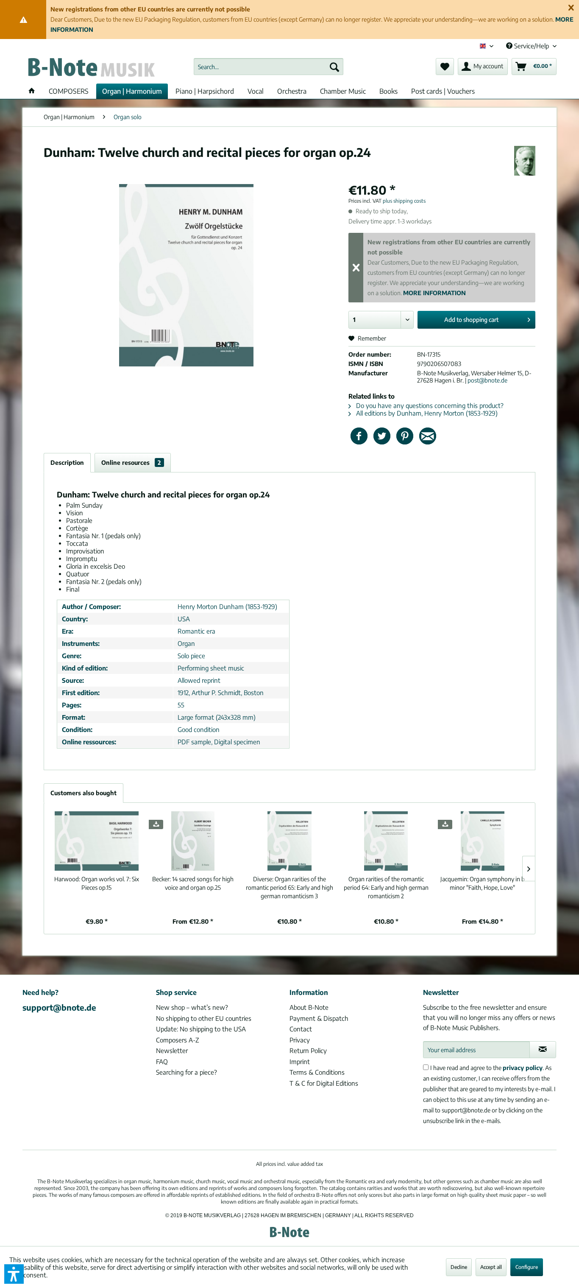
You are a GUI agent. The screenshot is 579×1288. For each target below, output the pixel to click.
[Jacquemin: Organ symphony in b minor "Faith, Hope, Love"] (482, 841)
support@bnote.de (59, 1007)
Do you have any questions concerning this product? (429, 405)
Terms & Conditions (317, 1072)
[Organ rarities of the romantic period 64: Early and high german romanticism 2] (386, 841)
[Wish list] (445, 66)
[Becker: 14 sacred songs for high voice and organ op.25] (193, 841)
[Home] (31, 91)
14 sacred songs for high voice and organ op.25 (193, 883)
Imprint (300, 1061)
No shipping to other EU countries (203, 1018)
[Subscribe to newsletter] (542, 1049)
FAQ (162, 1061)
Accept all (491, 1267)
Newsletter (172, 1050)
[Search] (334, 66)
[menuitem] (268, 66)
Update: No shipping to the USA (201, 1029)
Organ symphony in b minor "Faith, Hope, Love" (482, 883)
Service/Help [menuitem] (531, 46)
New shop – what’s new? (192, 1007)
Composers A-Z (177, 1040)
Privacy (300, 1040)
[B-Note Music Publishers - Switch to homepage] (91, 68)
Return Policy (308, 1050)
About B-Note (309, 1007)
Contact (301, 1029)
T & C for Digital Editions (324, 1083)
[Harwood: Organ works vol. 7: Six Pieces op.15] (97, 841)
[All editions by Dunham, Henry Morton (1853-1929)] (524, 161)
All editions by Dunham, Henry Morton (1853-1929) (426, 413)
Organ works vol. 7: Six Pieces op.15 (96, 883)
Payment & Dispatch (319, 1018)
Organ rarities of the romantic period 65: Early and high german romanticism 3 (289, 887)
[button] (14, 1274)
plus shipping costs (404, 201)
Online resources (131, 462)
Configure (526, 1267)
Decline (459, 1267)
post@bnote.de (487, 380)
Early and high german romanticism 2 (386, 887)
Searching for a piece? (186, 1072)
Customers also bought (83, 792)
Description (67, 462)
